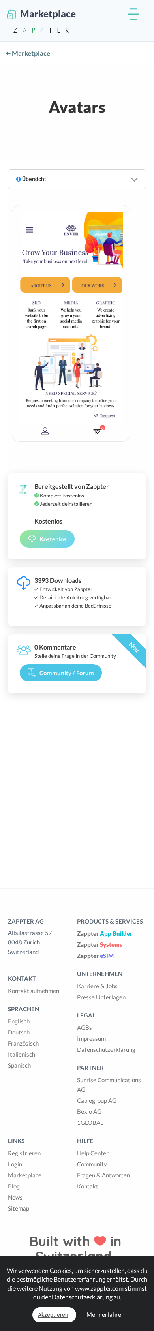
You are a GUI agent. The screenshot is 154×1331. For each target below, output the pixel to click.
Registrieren (24, 1152)
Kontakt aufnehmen (33, 990)
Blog (14, 1186)
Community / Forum (66, 672)
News (15, 1197)
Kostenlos (53, 539)
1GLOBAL (90, 1122)
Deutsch (19, 1032)
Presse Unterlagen (101, 997)
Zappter (104, 933)
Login (15, 1164)
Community (92, 1164)
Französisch (23, 1043)
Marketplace (30, 53)
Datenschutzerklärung (106, 1049)
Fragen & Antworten (103, 1175)
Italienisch (21, 1054)
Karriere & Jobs (97, 985)
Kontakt (87, 1186)
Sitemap (18, 1208)
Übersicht (33, 179)
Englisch (19, 1021)
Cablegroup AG (96, 1100)
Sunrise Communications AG (109, 1084)
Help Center (93, 1152)
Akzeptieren (53, 1315)
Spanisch (19, 1065)
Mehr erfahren (105, 1314)
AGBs (84, 1027)
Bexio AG (89, 1111)
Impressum (91, 1038)
